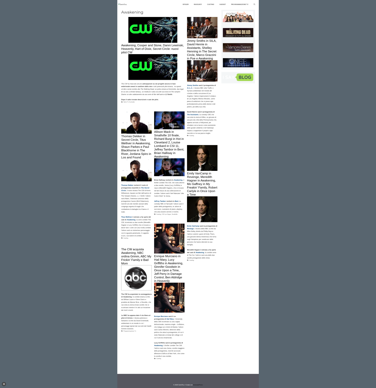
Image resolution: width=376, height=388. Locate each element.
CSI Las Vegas (166, 214)
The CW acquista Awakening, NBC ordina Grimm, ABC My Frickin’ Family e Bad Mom (136, 256)
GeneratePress (198, 385)
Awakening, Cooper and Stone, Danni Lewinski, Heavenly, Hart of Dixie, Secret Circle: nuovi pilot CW (152, 49)
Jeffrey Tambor (160, 201)
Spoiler (186, 4)
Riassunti (198, 4)
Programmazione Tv (239, 4)
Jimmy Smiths (192, 85)
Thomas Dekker (127, 185)
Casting (210, 4)
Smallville (175, 214)
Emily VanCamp (193, 226)
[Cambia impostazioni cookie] (4, 384)
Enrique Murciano (161, 316)
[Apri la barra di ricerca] (254, 4)
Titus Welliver (126, 217)
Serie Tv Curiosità (129, 102)
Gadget (222, 4)
